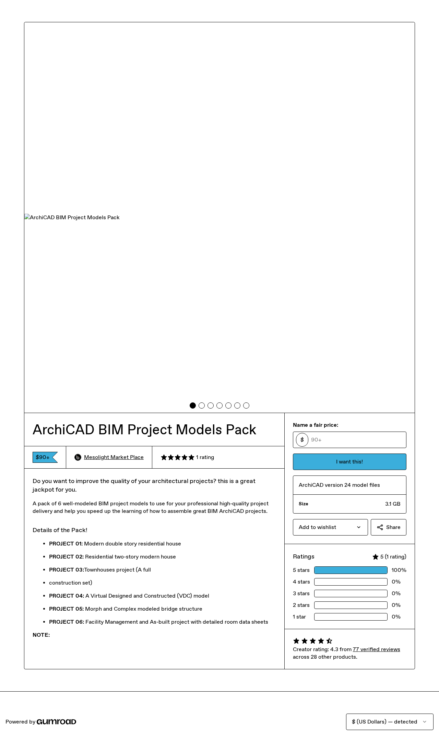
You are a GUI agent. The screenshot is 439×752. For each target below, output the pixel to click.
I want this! (349, 461)
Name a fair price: (315, 425)
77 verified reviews (376, 649)
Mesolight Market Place (114, 457)
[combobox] (330, 527)
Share (393, 527)
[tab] (193, 405)
